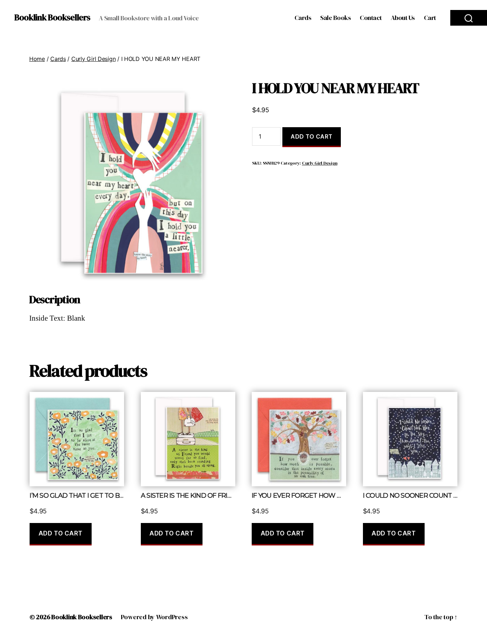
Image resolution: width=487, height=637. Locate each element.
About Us (403, 18)
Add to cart (312, 136)
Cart (430, 18)
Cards (303, 18)
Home (37, 58)
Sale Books (335, 18)
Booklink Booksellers (52, 17)
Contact (371, 18)
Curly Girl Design (93, 58)
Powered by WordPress (154, 616)
